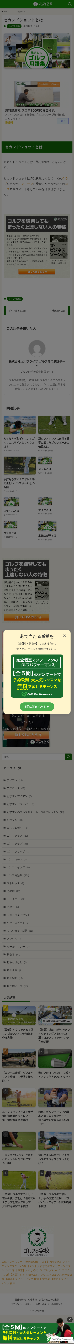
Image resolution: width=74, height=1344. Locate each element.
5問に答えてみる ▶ (37, 706)
